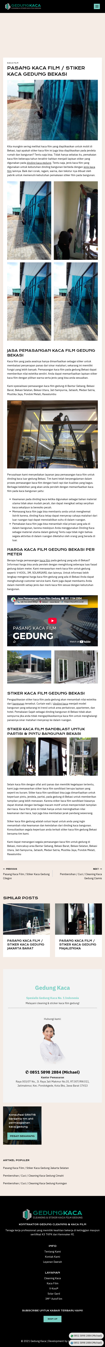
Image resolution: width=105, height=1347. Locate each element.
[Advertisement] (52, 32)
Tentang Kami (52, 1251)
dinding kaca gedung (39, 163)
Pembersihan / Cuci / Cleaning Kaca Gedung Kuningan (35, 1183)
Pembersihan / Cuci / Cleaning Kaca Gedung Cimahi (33, 1175)
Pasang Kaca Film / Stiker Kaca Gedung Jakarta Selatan (36, 1168)
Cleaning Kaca (52, 1278)
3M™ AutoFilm (53, 1298)
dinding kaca (60, 703)
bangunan (18, 703)
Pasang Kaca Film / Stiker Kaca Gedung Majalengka (77, 944)
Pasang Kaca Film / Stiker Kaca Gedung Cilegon (26, 874)
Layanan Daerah (52, 1262)
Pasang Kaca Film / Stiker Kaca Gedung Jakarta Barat (25, 944)
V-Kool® (53, 1288)
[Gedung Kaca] (23, 6)
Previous (6, 930)
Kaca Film (12, 63)
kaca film (45, 560)
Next (99, 930)
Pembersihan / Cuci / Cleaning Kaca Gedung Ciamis (81, 874)
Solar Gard (54, 1293)
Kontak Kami (52, 1256)
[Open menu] (97, 6)
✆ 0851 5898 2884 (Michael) (52, 1072)
